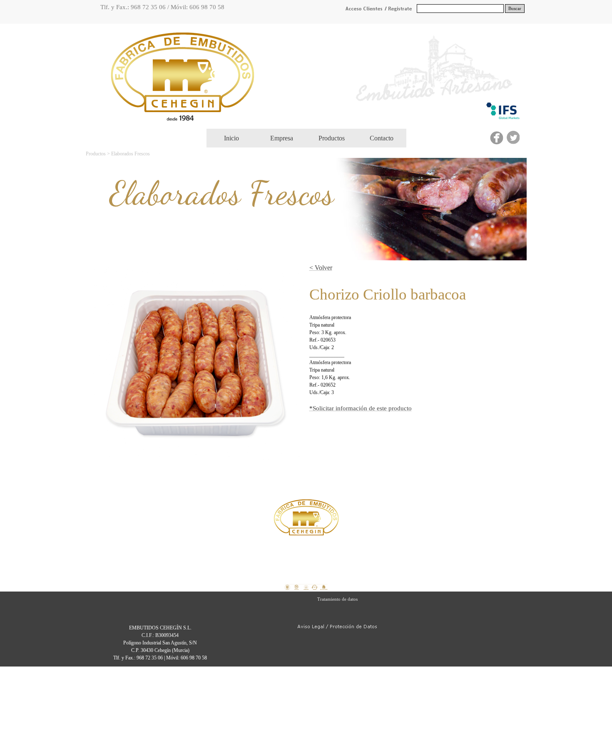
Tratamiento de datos (337, 599)
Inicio (231, 138)
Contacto (381, 138)
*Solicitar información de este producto (360, 408)
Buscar (514, 8)
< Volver (320, 267)
